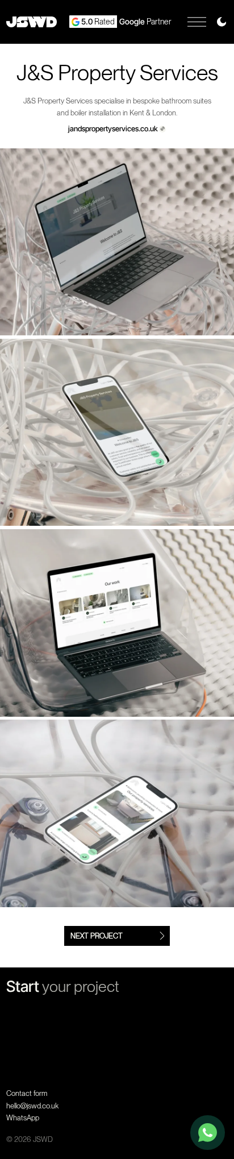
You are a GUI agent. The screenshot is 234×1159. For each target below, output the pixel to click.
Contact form (26, 1093)
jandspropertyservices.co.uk (113, 128)
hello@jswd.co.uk (32, 1106)
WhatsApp (22, 1117)
